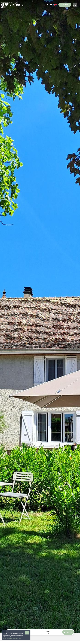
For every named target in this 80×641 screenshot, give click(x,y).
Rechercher (69, 632)
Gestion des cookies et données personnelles (12, 638)
